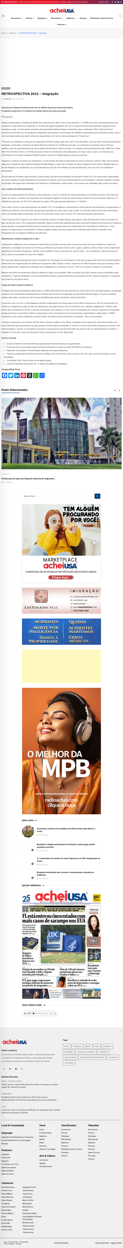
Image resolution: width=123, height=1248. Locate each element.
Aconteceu (43, 1160)
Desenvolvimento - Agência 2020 (108, 1243)
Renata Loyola (27, 1223)
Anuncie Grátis (13, 1242)
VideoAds (93, 1125)
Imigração (6, 1132)
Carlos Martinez (7, 1197)
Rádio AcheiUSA (7, 1171)
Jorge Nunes (27, 1197)
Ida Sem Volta (6, 1230)
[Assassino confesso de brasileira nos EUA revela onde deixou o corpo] (28, 831)
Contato (18, 1244)
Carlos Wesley (6, 1200)
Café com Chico (7, 1174)
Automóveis (16, 18)
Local (3, 1106)
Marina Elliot (27, 1204)
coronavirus (113, 1057)
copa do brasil (70, 1057)
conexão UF (103, 1052)
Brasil (4, 1081)
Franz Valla (5, 1223)
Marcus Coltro (27, 1200)
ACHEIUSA (8, 99)
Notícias (4, 1144)
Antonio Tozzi (6, 1190)
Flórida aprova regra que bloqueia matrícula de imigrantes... (28, 479)
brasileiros (107, 1046)
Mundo (42, 1139)
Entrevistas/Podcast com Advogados (16, 1140)
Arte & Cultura (47, 1155)
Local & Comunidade (12, 1125)
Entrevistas (5, 1158)
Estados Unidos (15, 1081)
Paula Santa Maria (29, 1213)
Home (3, 33)
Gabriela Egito (6, 1226)
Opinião (25, 1210)
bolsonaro (77, 1046)
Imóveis (29, 18)
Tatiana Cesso (28, 1232)
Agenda (42, 1163)
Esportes (42, 1146)
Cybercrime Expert (8, 1207)
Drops (3, 1217)
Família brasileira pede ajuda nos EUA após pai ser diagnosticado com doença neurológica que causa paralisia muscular (28, 1100)
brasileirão (69, 1052)
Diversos (91, 1149)
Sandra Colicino (28, 1226)
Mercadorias (56, 18)
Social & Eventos (45, 1166)
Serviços (83, 18)
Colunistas (7, 1183)
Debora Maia (6, 1210)
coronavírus (69, 1063)
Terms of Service (9, 1244)
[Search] (120, 15)
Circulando (5, 1204)
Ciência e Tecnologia (47, 1149)
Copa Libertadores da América (92, 1057)
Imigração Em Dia (29, 1187)
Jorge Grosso (27, 1194)
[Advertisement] (61, 56)
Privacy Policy (23, 1242)
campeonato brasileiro (86, 1052)
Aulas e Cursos (94, 1152)
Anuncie (64, 1156)
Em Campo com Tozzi (9, 1164)
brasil (97, 1046)
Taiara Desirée (28, 1229)
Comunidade (6, 1094)
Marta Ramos (27, 1207)
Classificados (68, 1125)
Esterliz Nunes (7, 1220)
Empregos (42, 18)
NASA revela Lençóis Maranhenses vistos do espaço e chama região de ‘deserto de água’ (53, 2)
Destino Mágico (7, 1213)
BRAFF (88, 1046)
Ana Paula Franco (8, 1187)
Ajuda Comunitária (8, 1167)
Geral (42, 1125)
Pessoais (61, 24)
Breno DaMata (6, 1194)
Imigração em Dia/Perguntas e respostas (17, 1137)
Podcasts (6, 1150)
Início (5, 1242)
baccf (67, 1046)
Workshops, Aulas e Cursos (101, 18)
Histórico (12, 33)
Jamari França (28, 1190)
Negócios (70, 18)
